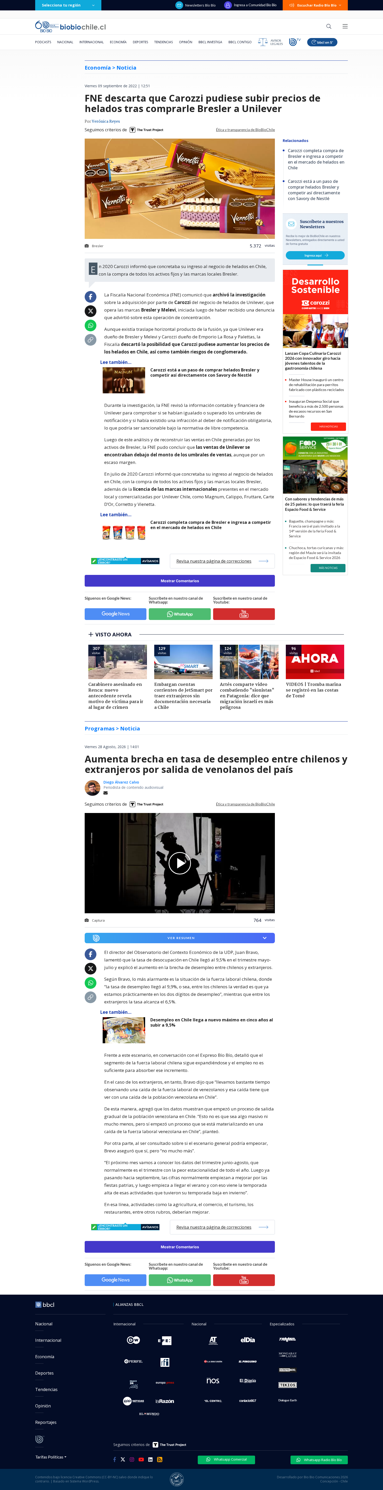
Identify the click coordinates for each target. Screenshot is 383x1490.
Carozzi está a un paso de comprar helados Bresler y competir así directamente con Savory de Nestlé (204, 372)
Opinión (185, 42)
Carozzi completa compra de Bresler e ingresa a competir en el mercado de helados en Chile (210, 525)
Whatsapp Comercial (230, 1459)
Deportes (140, 42)
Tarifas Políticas (49, 1456)
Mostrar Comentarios (180, 581)
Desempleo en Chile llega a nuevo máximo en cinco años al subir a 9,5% (211, 1022)
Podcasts (43, 42)
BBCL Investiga (210, 42)
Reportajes (46, 1422)
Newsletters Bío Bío (200, 5)
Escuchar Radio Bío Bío (317, 5)
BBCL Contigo (240, 42)
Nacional (65, 42)
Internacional (91, 42)
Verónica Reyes (106, 122)
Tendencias (163, 42)
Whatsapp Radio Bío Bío (322, 1459)
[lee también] (125, 1030)
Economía (118, 42)
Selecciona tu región (61, 5)
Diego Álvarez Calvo (121, 782)
